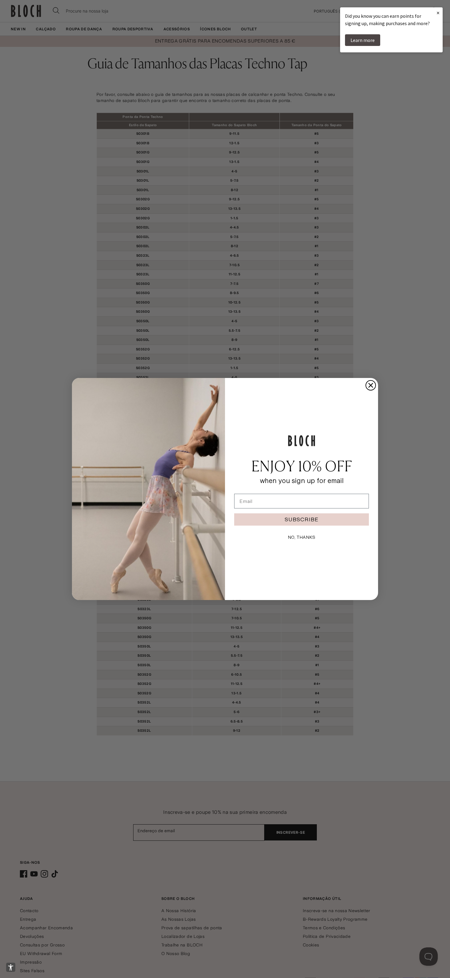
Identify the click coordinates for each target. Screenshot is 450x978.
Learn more (363, 40)
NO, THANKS (301, 537)
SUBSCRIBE (301, 519)
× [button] (438, 13)
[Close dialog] (371, 385)
